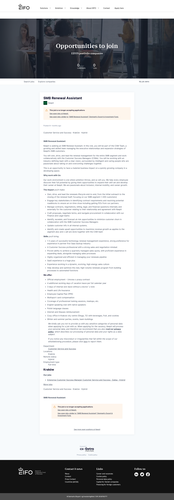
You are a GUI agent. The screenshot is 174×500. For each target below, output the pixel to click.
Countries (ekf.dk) (71, 482)
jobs (29, 81)
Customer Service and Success (62, 349)
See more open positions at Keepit (87, 429)
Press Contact (70, 479)
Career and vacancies (104, 474)
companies (46, 81)
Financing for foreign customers (108, 485)
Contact (106, 8)
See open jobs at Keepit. (59, 114)
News (67, 474)
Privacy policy (81, 455)
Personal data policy (104, 479)
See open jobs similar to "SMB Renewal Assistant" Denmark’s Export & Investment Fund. (84, 117)
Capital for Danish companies (107, 482)
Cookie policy (92, 455)
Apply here (119, 8)
